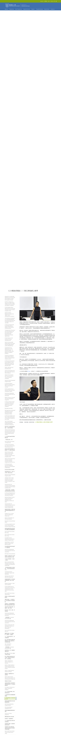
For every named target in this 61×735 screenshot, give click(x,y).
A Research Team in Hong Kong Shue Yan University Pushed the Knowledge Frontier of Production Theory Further (10, 480)
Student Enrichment (26, 9)
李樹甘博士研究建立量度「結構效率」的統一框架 (10, 607)
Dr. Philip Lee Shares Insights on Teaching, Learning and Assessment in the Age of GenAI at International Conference (9, 404)
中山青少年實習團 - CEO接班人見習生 (9, 559)
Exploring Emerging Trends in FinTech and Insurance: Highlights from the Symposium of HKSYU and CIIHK (10, 499)
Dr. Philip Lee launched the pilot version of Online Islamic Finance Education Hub (10, 445)
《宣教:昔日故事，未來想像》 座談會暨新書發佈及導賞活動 (10, 490)
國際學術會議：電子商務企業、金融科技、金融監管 (9, 634)
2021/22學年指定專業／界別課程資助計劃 (10, 692)
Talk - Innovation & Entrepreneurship (8, 645)
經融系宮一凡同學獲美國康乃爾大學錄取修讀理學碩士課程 (10, 604)
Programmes (11, 9)
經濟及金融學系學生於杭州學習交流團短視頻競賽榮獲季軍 (10, 529)
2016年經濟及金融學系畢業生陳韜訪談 (10, 437)
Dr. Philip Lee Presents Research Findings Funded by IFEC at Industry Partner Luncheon (10, 385)
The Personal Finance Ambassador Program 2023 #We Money (9, 573)
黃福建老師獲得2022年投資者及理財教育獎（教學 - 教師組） (10, 580)
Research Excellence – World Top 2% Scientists (9, 584)
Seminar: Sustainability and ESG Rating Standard (9, 518)
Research (33, 9)
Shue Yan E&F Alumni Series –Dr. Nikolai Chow (9, 442)
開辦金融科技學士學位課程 (9, 716)
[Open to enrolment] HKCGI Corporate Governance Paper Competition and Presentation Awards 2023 (10, 564)
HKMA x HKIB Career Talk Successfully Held (9, 368)
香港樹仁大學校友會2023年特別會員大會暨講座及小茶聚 (10, 556)
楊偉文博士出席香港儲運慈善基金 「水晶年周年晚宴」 (10, 427)
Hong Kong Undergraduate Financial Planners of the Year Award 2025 (10, 394)
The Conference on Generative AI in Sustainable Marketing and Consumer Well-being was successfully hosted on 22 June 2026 (10, 320)
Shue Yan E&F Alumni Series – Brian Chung (10, 535)
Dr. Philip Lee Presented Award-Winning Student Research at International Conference (10, 494)
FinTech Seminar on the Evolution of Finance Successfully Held (9, 339)
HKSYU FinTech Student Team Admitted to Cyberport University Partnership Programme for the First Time (10, 460)
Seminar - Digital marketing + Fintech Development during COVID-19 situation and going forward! (10, 667)
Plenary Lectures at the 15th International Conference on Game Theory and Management (9, 626)
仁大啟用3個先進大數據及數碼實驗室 (10, 695)
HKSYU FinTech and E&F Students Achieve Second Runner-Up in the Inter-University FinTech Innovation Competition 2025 (10, 454)
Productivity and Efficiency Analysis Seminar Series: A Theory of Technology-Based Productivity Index (9, 357)
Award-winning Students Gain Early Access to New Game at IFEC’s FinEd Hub (10, 371)
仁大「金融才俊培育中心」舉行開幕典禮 (10, 637)
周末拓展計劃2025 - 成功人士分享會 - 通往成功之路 (10, 472)
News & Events (46, 9)
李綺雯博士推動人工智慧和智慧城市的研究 (10, 724)
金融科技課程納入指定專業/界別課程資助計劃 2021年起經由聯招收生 (10, 684)
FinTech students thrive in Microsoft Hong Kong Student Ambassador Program (10, 390)
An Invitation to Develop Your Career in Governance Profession (9, 688)
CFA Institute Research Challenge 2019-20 (8, 708)
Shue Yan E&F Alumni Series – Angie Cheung (10, 594)
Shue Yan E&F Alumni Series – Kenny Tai (10, 631)
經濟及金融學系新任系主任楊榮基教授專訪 (10, 702)
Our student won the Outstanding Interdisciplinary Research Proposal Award (9, 539)
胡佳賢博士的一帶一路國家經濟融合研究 (10, 651)
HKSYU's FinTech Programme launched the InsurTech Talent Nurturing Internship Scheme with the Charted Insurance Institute (10, 432)
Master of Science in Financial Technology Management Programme (10, 398)
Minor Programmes (18, 9)
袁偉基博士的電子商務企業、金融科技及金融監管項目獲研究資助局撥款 (10, 728)
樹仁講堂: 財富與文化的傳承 (9, 469)
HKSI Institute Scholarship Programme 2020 (9, 705)
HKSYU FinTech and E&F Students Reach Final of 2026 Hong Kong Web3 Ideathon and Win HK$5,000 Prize (10, 344)
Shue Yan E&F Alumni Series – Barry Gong (10, 532)
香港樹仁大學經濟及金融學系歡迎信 (10, 597)
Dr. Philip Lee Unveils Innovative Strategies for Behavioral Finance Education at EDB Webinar (10, 466)
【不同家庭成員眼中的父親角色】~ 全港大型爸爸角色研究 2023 (10, 568)
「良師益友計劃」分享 (8, 439)
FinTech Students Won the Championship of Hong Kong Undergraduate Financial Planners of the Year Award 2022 (10, 589)
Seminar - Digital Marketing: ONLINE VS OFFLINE (9, 671)
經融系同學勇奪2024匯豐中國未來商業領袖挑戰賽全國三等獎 (10, 510)
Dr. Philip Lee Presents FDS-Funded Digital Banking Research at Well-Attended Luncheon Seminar (9, 326)
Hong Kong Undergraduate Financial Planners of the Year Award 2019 (10, 621)
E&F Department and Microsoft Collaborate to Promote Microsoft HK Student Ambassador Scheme (10, 412)
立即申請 (45, 1)
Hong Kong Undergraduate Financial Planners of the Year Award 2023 (10, 550)
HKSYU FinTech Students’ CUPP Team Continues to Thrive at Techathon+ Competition (9, 377)
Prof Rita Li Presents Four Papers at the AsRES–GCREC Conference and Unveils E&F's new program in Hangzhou (10, 303)
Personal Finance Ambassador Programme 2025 (10, 381)
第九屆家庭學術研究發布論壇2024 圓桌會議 (10, 547)
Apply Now (42, 1)
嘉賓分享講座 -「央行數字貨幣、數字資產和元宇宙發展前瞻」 (10, 600)
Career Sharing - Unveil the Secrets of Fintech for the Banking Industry (9, 543)
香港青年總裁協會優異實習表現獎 (10, 711)
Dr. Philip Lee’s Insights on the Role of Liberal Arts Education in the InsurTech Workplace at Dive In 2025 (10, 417)
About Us (6, 9)
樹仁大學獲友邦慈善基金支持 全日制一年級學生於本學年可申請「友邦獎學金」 (10, 657)
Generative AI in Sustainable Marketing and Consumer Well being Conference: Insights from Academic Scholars (10, 298)
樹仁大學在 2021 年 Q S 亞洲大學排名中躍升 (10, 654)
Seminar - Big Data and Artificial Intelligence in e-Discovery (9, 662)
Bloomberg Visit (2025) (9, 408)
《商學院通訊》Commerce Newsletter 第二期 (9, 618)
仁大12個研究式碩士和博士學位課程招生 (10, 721)
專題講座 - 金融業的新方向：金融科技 (10, 674)
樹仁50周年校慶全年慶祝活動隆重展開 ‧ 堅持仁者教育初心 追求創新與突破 (10, 640)
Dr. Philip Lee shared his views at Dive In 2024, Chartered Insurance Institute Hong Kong (10, 525)
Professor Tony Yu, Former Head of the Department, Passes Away (9, 514)
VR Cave (28, 371)
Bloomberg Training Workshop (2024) (10, 522)
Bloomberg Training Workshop (10, 553)
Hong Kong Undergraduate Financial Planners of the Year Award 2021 (10, 614)
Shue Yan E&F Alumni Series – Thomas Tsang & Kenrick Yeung (10, 732)
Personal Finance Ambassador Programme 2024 (10, 475)
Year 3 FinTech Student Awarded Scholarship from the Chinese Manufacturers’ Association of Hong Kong (10, 423)
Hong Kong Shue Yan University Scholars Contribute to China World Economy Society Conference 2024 (10, 505)
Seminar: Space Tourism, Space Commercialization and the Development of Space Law (10, 678)
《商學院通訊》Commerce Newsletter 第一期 (9, 648)
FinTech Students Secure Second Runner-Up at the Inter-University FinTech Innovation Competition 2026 (10, 309)
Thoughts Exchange (39, 9)
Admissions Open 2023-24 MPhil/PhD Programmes (9, 577)
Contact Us (52, 1)
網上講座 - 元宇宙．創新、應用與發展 (10, 611)
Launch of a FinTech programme (8, 714)
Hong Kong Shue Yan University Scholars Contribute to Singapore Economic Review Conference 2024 (10, 486)
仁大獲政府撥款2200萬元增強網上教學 (10, 698)
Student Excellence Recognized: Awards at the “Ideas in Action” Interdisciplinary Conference (9, 314)
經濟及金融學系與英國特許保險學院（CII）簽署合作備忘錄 (10, 450)
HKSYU (49, 1)
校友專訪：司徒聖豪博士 (9, 718)
